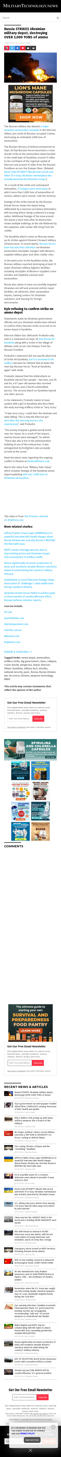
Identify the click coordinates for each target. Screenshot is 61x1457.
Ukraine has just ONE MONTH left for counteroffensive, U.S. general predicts (33, 1371)
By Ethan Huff (30, 1127)
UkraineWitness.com (38, 461)
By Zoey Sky (30, 1183)
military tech (31, 668)
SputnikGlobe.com (14, 618)
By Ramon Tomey (31, 1376)
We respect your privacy (39, 1413)
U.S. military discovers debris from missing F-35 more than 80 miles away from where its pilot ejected (35, 1206)
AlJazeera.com (11, 636)
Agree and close (32, 1440)
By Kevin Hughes (31, 1212)
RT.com (8, 612)
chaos (43, 661)
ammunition (43, 657)
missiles (43, 668)
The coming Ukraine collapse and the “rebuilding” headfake (32, 1147)
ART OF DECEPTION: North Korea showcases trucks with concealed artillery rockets (35, 1360)
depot (36, 664)
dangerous (26, 664)
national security (13, 672)
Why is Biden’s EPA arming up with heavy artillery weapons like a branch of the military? (34, 1121)
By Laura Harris (31, 1141)
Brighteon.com (15, 520)
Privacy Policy (27, 1433)
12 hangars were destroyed (32, 188)
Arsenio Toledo (25, 43)
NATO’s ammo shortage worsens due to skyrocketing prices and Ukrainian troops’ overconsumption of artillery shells (27, 553)
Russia (34, 672)
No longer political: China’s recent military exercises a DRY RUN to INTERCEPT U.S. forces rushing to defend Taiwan (34, 1135)
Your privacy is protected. (16, 727)
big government (29, 661)
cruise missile (11, 664)
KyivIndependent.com (16, 624)
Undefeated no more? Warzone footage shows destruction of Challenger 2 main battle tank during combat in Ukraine (29, 583)
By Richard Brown (31, 1226)
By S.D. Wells (30, 1112)
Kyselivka (17, 668)
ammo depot (28, 657)
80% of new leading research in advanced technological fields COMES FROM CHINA (34, 1261)
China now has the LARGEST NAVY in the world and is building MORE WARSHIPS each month (35, 1220)
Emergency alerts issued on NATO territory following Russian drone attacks (35, 1250)
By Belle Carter (31, 1243)
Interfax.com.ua (12, 630)
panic (27, 672)
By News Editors (31, 1152)
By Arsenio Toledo (32, 1098)
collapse (51, 661)
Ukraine (25, 675)
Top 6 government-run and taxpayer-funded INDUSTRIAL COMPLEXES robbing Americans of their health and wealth (35, 1106)
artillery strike (12, 661)
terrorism (14, 675)
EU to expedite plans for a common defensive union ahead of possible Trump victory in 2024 (34, 1178)
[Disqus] (30, 887)
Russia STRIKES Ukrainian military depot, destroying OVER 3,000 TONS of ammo (34, 1093)
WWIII (7, 679)
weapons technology (41, 675)
